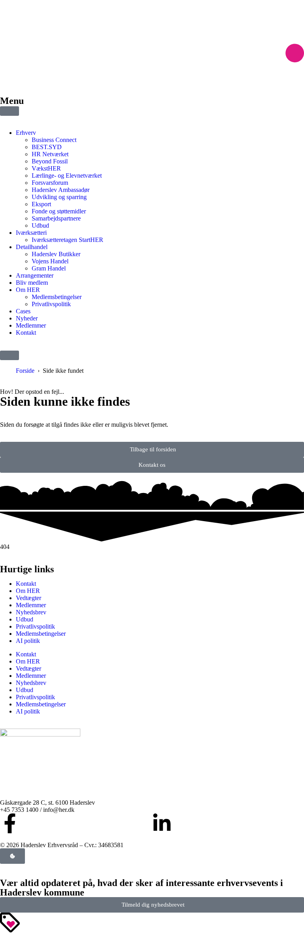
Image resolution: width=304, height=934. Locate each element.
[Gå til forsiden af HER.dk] (152, 78)
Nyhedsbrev (31, 612)
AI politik (28, 640)
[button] (9, 355)
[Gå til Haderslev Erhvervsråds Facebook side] (10, 823)
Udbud (24, 619)
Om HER (28, 590)
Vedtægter (28, 598)
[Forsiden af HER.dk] (40, 734)
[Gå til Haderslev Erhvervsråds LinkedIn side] (162, 823)
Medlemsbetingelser (41, 633)
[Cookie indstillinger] (12, 856)
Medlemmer (31, 605)
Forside (25, 370)
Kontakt (26, 583)
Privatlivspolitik (35, 626)
